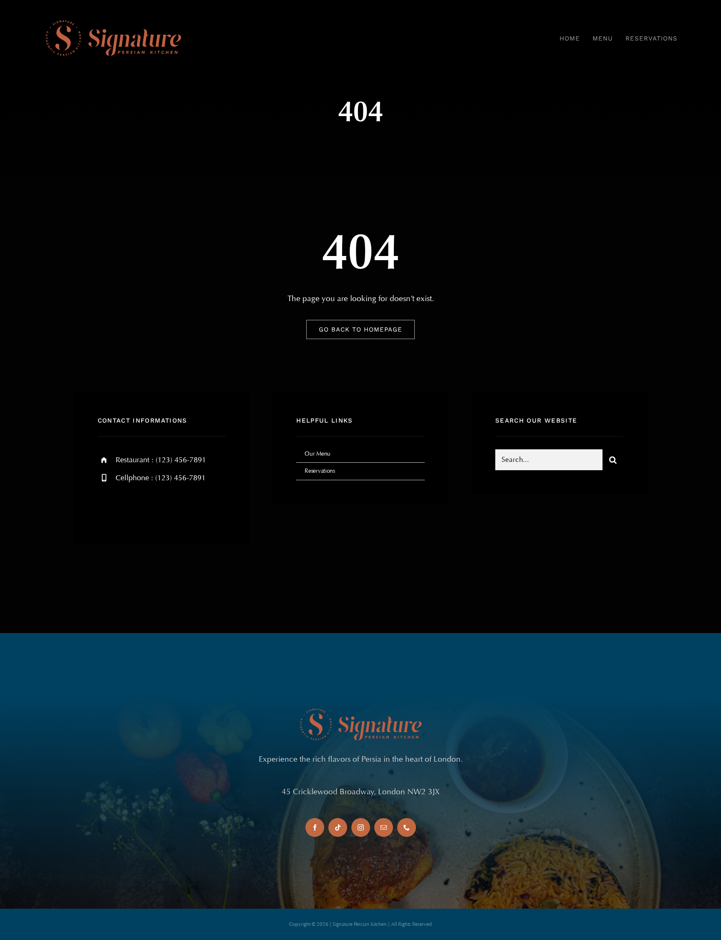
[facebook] (107, 506)
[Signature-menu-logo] (113, 20)
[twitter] (130, 506)
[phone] (406, 827)
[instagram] (153, 506)
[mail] (383, 827)
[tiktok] (337, 827)
